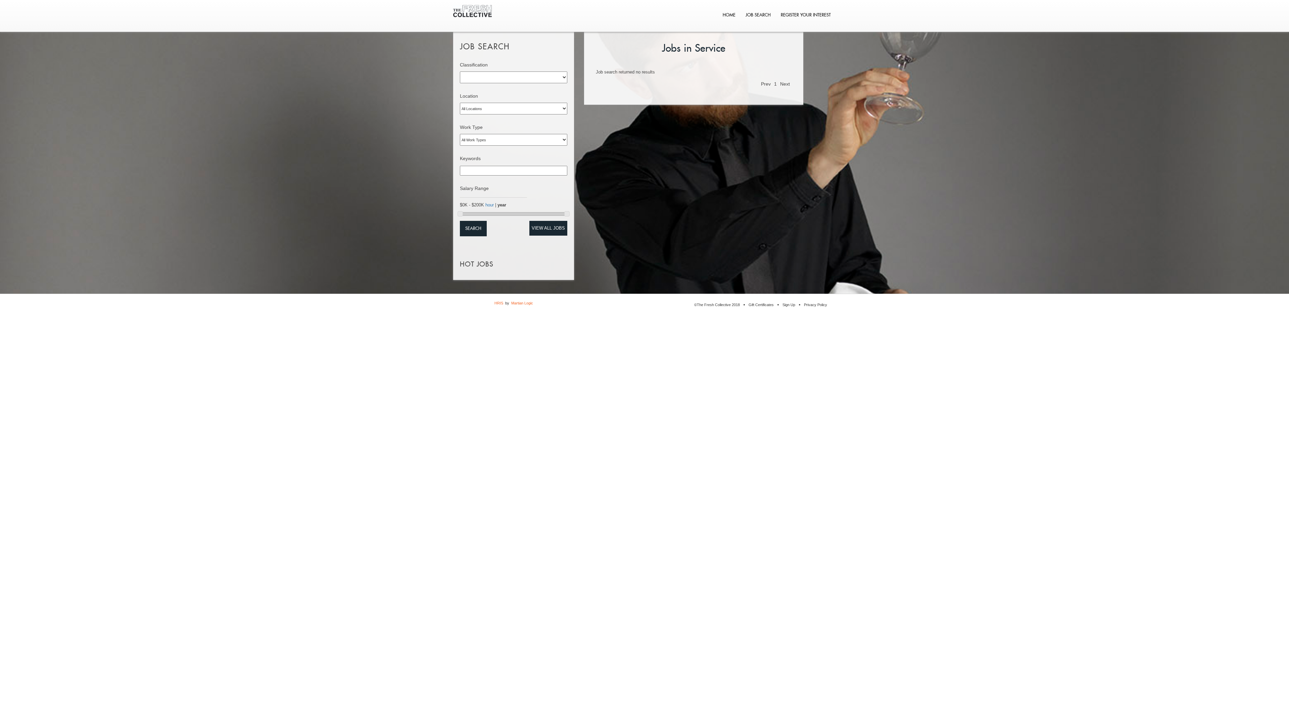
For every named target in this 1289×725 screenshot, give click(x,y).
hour (489, 204)
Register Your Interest (806, 15)
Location (469, 96)
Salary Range (474, 188)
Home (729, 15)
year (501, 204)
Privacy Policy (815, 305)
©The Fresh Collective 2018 (717, 305)
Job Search (758, 15)
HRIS (498, 303)
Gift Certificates (761, 305)
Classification (474, 64)
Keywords (470, 158)
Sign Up (788, 305)
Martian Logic (522, 303)
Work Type (471, 127)
